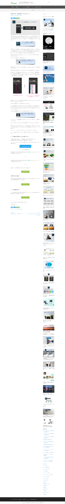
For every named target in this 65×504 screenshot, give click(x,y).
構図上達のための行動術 (47, 320)
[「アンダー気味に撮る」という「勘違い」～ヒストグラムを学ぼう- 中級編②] (48, 226)
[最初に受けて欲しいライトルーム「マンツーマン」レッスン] (48, 237)
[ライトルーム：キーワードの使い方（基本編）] (48, 105)
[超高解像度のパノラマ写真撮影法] (48, 328)
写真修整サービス (46, 483)
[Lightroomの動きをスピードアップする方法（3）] (48, 302)
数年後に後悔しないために (47, 219)
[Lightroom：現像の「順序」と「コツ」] (48, 389)
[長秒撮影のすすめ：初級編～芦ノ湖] (48, 178)
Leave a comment (20, 15)
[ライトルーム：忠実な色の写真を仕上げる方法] (48, 277)
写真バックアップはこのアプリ (48, 195)
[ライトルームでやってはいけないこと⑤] (48, 154)
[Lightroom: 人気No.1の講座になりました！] (48, 376)
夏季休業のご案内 (46, 439)
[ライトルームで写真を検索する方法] (48, 166)
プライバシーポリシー (27, 499)
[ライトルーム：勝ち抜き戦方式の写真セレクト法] (48, 142)
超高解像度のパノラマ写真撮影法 (48, 334)
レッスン (45, 478)
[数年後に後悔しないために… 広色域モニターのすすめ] (48, 214)
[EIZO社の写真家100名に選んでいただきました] (48, 56)
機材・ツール (45, 492)
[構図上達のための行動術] (48, 315)
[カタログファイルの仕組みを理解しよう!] (48, 78)
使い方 (18, 209)
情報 (44, 487)
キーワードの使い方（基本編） (48, 110)
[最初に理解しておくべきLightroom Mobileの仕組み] (48, 421)
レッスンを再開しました (47, 452)
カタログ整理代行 (46, 467)
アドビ (12, 209)
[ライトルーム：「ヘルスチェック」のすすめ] (48, 91)
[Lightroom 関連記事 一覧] (48, 68)
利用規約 (32, 499)
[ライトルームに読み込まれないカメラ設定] (48, 340)
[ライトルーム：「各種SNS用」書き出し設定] (48, 290)
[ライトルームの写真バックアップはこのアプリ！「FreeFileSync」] (48, 190)
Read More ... (52, 30)
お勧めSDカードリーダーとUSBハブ (48, 454)
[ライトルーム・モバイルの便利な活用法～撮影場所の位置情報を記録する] (48, 117)
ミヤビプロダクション (26, 2)
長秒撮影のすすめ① (46, 183)
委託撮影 (45, 485)
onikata (16, 15)
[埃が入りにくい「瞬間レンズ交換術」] (48, 364)
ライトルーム (14, 209)
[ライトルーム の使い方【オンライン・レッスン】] (48, 22)
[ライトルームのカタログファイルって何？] (48, 400)
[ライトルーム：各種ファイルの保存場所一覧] (48, 252)
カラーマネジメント (46, 469)
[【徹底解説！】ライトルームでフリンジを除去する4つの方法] (48, 353)
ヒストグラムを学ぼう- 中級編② (48, 231)
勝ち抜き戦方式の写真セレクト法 (48, 147)
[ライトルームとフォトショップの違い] (48, 264)
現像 (21, 209)
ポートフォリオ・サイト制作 (47, 474)
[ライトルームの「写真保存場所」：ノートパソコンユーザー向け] (48, 129)
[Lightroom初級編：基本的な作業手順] (48, 201)
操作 (19, 209)
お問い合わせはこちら (25, 171)
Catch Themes (41, 502)
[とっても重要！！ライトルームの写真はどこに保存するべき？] (48, 412)
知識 (44, 494)
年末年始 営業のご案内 (47, 444)
